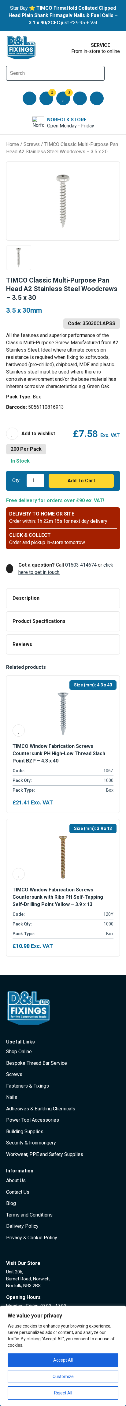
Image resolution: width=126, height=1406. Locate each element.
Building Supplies (24, 1131)
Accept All (63, 1360)
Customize (63, 1376)
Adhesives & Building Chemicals (40, 1109)
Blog (11, 1203)
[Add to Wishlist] (30, 434)
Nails (11, 1097)
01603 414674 (81, 565)
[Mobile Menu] (29, 98)
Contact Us (17, 1192)
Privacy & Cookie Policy (31, 1238)
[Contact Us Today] (97, 98)
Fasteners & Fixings (27, 1086)
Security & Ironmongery (31, 1143)
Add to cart (81, 481)
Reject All (63, 1392)
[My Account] (80, 98)
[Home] (21, 48)
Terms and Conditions (29, 1215)
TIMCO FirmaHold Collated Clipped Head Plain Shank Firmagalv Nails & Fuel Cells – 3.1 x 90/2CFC (63, 15)
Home (12, 144)
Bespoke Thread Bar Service (36, 1063)
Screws (32, 144)
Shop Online (19, 1051)
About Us (16, 1180)
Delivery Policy (22, 1226)
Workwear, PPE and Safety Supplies (44, 1154)
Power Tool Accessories (32, 1120)
